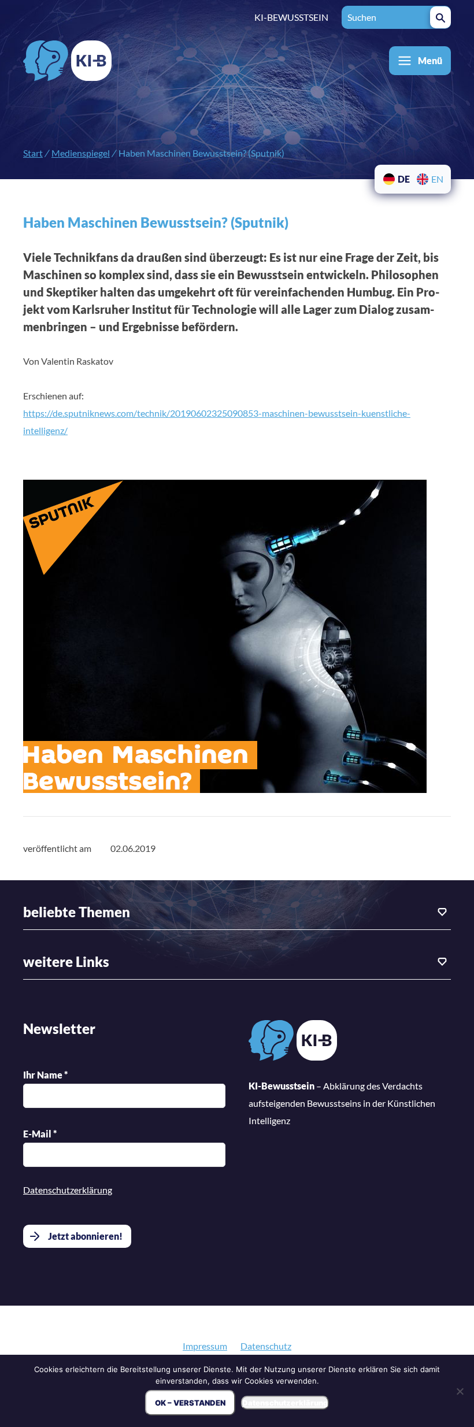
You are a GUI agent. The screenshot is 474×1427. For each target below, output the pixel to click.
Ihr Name (45, 1074)
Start (33, 152)
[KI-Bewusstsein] (293, 1043)
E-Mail (40, 1133)
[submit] (440, 17)
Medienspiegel (80, 152)
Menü (430, 60)
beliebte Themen (76, 911)
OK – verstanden (190, 1402)
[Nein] (459, 1391)
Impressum (205, 1345)
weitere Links (66, 961)
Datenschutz (265, 1345)
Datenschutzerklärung (67, 1189)
